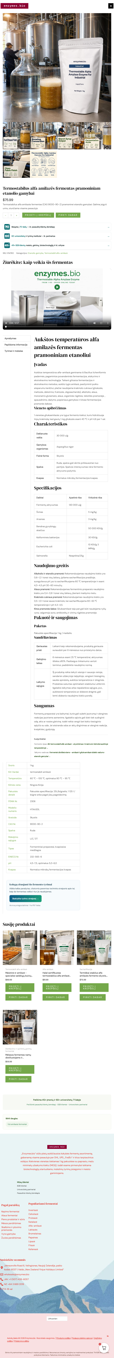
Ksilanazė (33, 1249)
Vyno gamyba (8, 1233)
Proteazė (33, 1218)
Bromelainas (35, 1233)
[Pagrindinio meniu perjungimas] (110, 5)
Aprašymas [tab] (10, 338)
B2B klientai (62, 1104)
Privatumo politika (63, 1338)
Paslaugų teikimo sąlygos (82, 1338)
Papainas (33, 1237)
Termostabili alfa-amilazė (56, 253)
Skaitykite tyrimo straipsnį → (25, 898)
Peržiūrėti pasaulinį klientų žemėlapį (41, 1104)
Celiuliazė (33, 1214)
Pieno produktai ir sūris (13, 1219)
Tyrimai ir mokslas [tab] (14, 350)
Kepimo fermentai (10, 1211)
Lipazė (32, 1241)
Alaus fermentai (9, 1215)
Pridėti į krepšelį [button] (15, 987)
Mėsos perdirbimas (11, 1223)
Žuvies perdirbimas (11, 1237)
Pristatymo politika (21, 1341)
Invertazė (33, 1210)
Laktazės (33, 1229)
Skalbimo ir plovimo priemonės (11, 1228)
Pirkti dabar (68, 215)
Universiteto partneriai (78, 1104)
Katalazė (33, 1221)
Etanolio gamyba (35, 253)
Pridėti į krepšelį (38, 215)
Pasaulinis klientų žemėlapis (28, 1193)
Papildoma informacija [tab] (16, 344)
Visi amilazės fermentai (17, 1124)
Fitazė (32, 1245)
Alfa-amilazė (35, 1225)
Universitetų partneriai (26, 1189)
